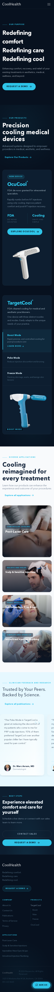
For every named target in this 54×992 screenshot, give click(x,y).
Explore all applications (17, 495)
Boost (35, 910)
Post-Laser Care (9, 941)
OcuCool (35, 925)
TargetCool (36, 905)
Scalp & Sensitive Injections (14, 946)
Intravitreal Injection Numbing (15, 956)
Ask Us (43, 985)
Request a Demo (17, 87)
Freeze (36, 919)
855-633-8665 (8, 982)
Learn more (14, 346)
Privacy (5, 926)
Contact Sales (27, 834)
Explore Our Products (16, 157)
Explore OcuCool (23, 232)
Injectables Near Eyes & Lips (15, 951)
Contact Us (7, 911)
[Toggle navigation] (49, 4)
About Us (6, 905)
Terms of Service (9, 921)
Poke (35, 915)
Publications (7, 916)
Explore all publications (17, 704)
